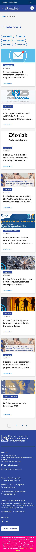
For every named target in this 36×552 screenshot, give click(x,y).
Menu (2, 7)
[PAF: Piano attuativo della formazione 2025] (18, 387)
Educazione (20, 40)
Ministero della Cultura (9, 2)
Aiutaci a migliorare (10, 528)
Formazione (6, 45)
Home (3, 16)
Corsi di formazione (11, 396)
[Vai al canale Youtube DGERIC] (7, 522)
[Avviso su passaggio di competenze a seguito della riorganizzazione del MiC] (18, 55)
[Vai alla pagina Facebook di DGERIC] (3, 522)
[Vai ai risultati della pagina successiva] (27, 426)
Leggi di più (6, 83)
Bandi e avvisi (9, 65)
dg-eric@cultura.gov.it (11, 465)
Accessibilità (21, 45)
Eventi (20, 36)
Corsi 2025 (8, 148)
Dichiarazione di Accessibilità (13, 512)
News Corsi (6, 40)
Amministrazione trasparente (13, 501)
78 (22, 426)
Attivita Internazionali (11, 231)
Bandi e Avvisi (7, 36)
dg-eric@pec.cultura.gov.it (12, 469)
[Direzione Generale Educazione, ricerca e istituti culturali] (13, 8)
